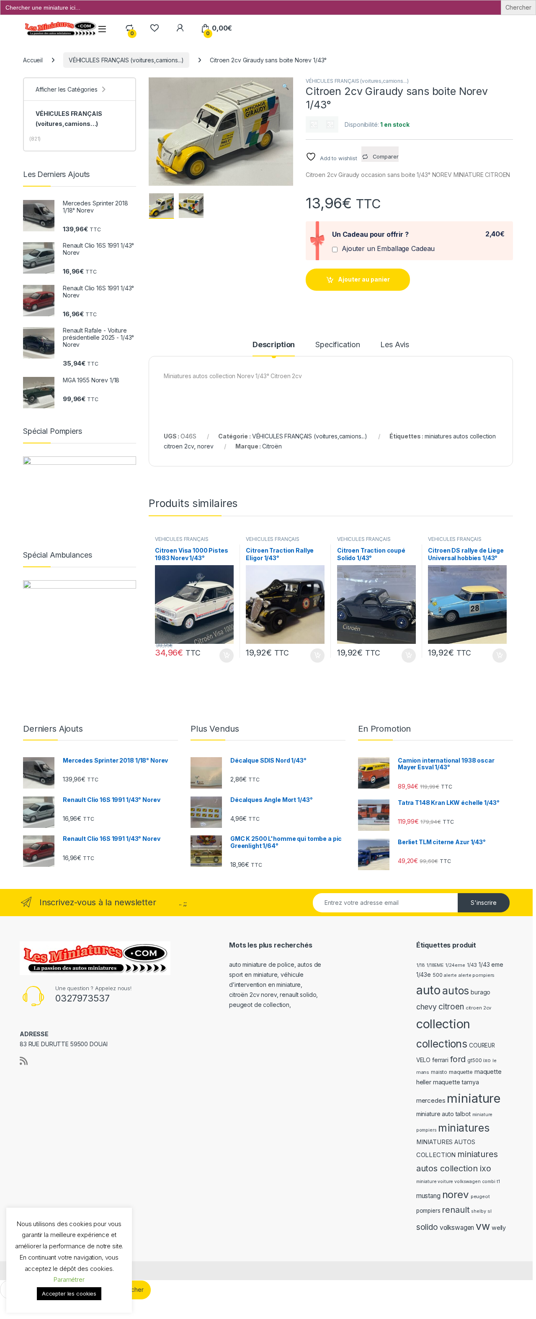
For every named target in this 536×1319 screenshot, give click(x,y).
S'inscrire (484, 902)
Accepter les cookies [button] (69, 1293)
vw (483, 1226)
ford (458, 1059)
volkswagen (457, 1228)
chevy (426, 1006)
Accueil (33, 60)
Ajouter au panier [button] (223, 655)
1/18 (420, 965)
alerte (450, 975)
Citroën (272, 446)
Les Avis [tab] (394, 345)
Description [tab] (274, 345)
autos (455, 990)
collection (443, 1024)
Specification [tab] (337, 345)
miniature (473, 1098)
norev (205, 446)
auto (428, 990)
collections (441, 1043)
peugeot (480, 1196)
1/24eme (455, 965)
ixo (487, 1060)
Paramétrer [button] (69, 1279)
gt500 (474, 1060)
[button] (285, 87)
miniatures (464, 1128)
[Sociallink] (24, 1060)
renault (455, 1210)
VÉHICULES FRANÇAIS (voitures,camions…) (69, 118)
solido (427, 1227)
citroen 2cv (478, 1008)
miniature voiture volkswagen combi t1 (458, 1181)
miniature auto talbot (443, 1113)
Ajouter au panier (364, 279)
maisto (439, 1072)
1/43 (472, 965)
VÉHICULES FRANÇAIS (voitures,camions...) (126, 60)
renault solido (298, 994)
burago (480, 992)
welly (499, 1227)
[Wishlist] (154, 28)
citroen (451, 1007)
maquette (461, 1072)
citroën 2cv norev (253, 994)
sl (489, 1211)
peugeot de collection (259, 1004)
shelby (478, 1211)
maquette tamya (456, 1082)
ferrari (440, 1059)
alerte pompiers (476, 975)
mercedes (431, 1100)
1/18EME (435, 965)
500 (438, 975)
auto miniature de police (261, 964)
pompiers (428, 1210)
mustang (428, 1196)
